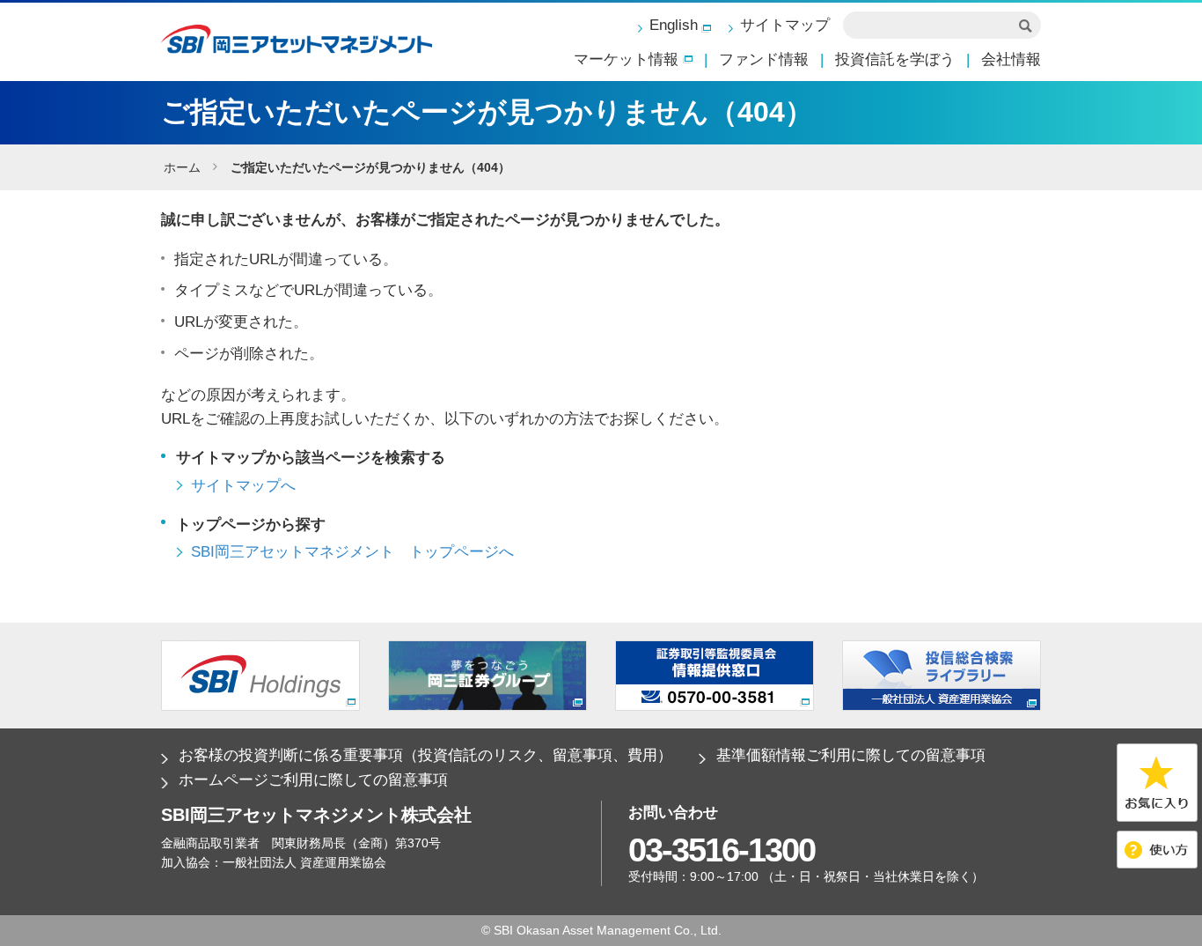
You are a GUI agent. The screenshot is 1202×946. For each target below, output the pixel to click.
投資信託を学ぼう (895, 59)
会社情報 (1011, 59)
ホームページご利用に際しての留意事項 (313, 780)
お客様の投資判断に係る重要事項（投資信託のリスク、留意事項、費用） (425, 755)
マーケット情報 (626, 59)
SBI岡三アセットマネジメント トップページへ (352, 551)
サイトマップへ (243, 485)
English (673, 25)
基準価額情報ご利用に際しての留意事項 (851, 755)
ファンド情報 (764, 59)
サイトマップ (785, 25)
